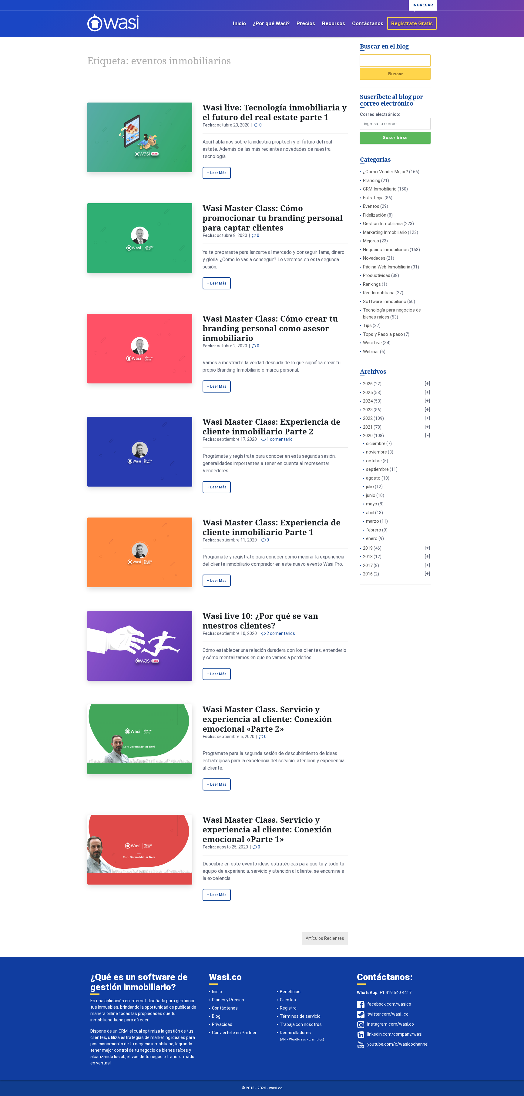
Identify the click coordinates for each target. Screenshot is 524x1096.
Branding (371, 180)
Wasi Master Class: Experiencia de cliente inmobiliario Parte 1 (272, 527)
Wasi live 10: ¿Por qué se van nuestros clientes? (260, 620)
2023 (368, 410)
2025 (368, 392)
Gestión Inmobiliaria (383, 223)
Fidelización (374, 215)
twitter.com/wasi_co (387, 1014)
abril (370, 512)
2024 (368, 401)
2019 (368, 548)
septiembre (377, 469)
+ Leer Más (217, 173)
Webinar (371, 351)
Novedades (374, 258)
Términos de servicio (300, 1016)
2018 (368, 556)
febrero (373, 530)
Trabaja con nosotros (301, 1024)
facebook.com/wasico (389, 1004)
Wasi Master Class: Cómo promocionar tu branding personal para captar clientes (273, 218)
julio (370, 486)
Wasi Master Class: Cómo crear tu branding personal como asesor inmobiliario (270, 328)
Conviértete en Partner (234, 1032)
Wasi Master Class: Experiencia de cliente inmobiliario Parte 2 (272, 426)
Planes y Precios (228, 999)
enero (372, 538)
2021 (368, 427)
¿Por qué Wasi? (271, 23)
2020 (368, 435)
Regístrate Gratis (412, 23)
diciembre (375, 443)
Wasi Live (372, 343)
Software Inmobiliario (384, 301)
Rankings (372, 284)
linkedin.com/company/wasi (394, 1034)
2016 (368, 574)
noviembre (376, 452)
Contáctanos (367, 23)
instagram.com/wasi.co (390, 1024)
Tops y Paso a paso (383, 334)
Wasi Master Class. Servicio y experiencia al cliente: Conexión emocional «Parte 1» (267, 829)
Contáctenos (225, 1008)
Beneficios (290, 991)
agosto (373, 478)
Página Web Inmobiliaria (386, 267)
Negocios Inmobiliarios (386, 249)
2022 (368, 418)
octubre (374, 461)
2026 (368, 383)
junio (370, 495)
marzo (372, 521)
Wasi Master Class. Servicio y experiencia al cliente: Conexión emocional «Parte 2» (267, 719)
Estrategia (373, 198)
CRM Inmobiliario (380, 189)
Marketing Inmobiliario (385, 232)
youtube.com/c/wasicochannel (397, 1044)
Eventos (371, 206)
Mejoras (371, 241)
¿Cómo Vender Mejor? (385, 171)
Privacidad (222, 1024)
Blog (216, 1016)
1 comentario (279, 439)
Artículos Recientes (325, 938)
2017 (368, 565)
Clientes (288, 999)
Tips (367, 325)
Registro (288, 1008)
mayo (371, 504)
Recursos (333, 23)
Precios (306, 23)
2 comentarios (280, 633)
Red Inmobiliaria (379, 292)
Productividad (376, 275)
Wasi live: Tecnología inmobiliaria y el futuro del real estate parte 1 (275, 112)
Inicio (239, 23)
